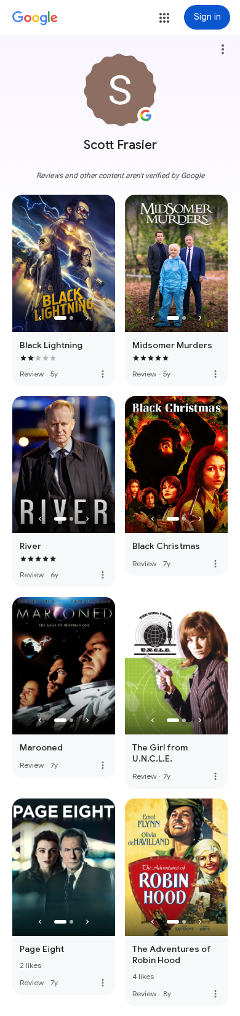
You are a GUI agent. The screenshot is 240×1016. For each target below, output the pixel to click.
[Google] (35, 18)
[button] (164, 18)
